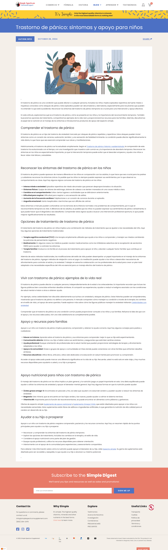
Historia (83, 5)
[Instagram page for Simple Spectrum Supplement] (23, 530)
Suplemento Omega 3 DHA (84, 404)
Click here (57, 520)
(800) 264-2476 (22, 522)
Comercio (51, 5)
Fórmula (68, 5)
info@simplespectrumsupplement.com (32, 518)
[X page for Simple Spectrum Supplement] (28, 530)
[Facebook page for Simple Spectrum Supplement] (18, 530)
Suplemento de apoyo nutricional (57, 404)
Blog (96, 5)
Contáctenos (93, 521)
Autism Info (25, 39)
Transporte (135, 512)
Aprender (111, 5)
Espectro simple (109, 449)
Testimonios (129, 5)
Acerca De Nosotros (95, 515)
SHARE (146, 39)
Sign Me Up (124, 490)
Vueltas (134, 515)
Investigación (93, 518)
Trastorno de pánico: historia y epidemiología (105, 146)
